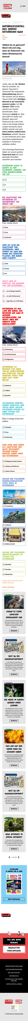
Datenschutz (14, 976)
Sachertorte (8, 437)
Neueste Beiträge (5, 589)
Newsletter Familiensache (14, 949)
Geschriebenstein (10, 354)
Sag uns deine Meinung (14, 941)
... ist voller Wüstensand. (12, 296)
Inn (6, 273)
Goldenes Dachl (10, 544)
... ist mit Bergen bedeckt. (13, 291)
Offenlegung (18, 966)
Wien (6, 227)
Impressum (9, 966)
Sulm (6, 263)
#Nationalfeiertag (8, 581)
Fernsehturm (9, 506)
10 (6, 180)
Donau (7, 268)
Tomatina (8, 569)
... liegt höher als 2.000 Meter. (14, 301)
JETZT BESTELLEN (14, 899)
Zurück (5, 15)
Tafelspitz (8, 427)
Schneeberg (9, 349)
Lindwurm (8, 525)
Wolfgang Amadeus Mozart (13, 461)
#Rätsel (5, 583)
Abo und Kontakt (14, 972)
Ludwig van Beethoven (12, 466)
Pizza (6, 432)
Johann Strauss (10, 471)
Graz (6, 232)
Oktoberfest (8, 574)
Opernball (8, 564)
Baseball (7, 395)
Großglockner (9, 359)
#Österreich (19, 581)
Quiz (10, 22)
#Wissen (11, 583)
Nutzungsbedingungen (14, 969)
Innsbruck (8, 237)
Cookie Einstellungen (14, 984)
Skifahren (8, 385)
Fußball (7, 390)
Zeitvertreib (4, 22)
